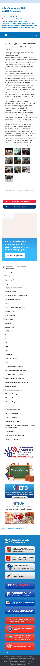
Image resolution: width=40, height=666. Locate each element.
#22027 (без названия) (13, 439)
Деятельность (10, 431)
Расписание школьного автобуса (16, 382)
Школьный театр (11, 394)
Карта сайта (9, 311)
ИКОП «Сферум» (11, 417)
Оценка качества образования (16, 295)
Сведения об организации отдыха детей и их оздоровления (20, 426)
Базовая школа (10, 335)
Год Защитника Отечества (14, 435)
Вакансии (8, 323)
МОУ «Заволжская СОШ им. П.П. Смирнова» (14, 9)
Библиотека (9, 327)
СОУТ (7, 303)
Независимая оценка (12, 299)
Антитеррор (9, 272)
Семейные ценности (12, 410)
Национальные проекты (13, 390)
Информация (10, 315)
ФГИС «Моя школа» (12, 413)
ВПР (6, 347)
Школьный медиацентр (13, 398)
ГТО (6, 362)
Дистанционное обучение (14, 374)
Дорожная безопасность (14, 366)
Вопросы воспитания (12, 339)
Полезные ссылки (11, 358)
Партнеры (8, 354)
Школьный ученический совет (15, 370)
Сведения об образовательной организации (16, 267)
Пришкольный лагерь (12, 421)
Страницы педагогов (12, 284)
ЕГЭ (6, 351)
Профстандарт (10, 292)
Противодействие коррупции (15, 280)
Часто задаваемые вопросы (15, 307)
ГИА (6, 343)
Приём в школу (10, 386)
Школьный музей (11, 402)
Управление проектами (13, 288)
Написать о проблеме (15, 256)
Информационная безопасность (16, 276)
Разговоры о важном (12, 406)
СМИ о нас (9, 331)
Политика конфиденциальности (13, 528)
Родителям (9, 319)
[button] (5, 34)
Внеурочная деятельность (14, 378)
